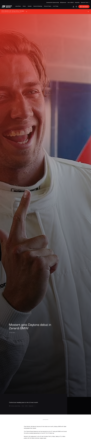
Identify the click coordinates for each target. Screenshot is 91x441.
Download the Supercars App (52, 2)
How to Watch (71, 2)
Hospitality (77, 2)
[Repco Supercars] (8, 7)
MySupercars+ (63, 2)
